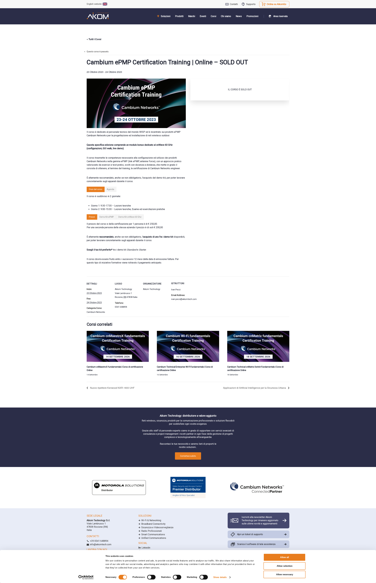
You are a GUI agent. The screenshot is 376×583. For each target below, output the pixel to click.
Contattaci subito (188, 456)
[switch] (151, 577)
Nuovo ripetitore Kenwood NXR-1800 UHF (112, 387)
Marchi (191, 16)
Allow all (284, 557)
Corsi (213, 16)
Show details (220, 577)
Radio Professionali (151, 531)
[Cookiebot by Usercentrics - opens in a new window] (86, 577)
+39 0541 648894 (98, 541)
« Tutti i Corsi (94, 39)
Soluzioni (165, 16)
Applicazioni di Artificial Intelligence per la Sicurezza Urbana (255, 387)
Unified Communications (153, 538)
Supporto (251, 4)
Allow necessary (284, 574)
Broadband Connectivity (153, 523)
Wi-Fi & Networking (151, 520)
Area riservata (280, 16)
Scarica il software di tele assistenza (256, 544)
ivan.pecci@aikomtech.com (184, 299)
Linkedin (145, 547)
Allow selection (284, 566)
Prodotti (179, 16)
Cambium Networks (96, 312)
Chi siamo (226, 16)
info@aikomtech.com (100, 544)
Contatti (234, 4)
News (239, 16)
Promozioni (252, 16)
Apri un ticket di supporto (250, 534)
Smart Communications (153, 534)
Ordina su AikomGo (276, 4)
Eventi (203, 16)
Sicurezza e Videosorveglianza (157, 527)
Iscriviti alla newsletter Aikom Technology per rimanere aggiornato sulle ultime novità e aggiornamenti (260, 520)
